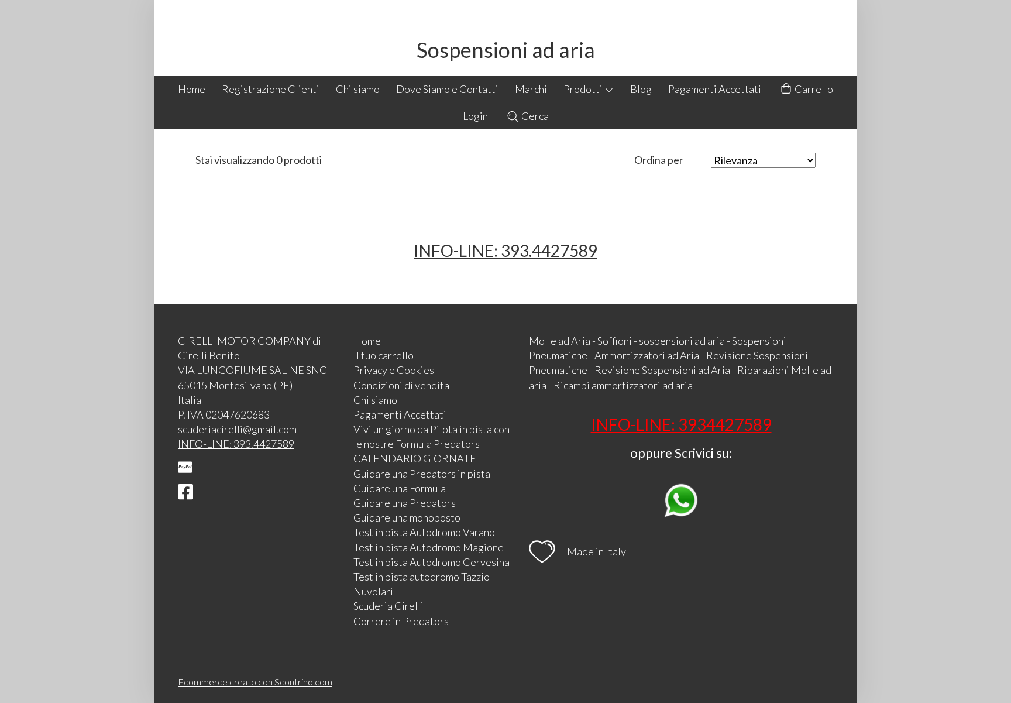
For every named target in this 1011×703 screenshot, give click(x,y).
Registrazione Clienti (270, 89)
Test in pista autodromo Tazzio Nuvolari (421, 584)
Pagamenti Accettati (714, 89)
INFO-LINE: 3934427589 (681, 424)
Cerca (534, 115)
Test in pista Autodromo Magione (428, 547)
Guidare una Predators (404, 502)
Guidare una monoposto (406, 517)
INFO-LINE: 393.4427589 (505, 250)
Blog (641, 89)
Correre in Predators (401, 621)
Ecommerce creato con (255, 681)
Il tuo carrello (383, 355)
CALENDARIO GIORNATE (414, 458)
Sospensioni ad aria (506, 50)
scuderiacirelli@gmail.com (237, 429)
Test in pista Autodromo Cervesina (431, 561)
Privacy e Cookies (393, 369)
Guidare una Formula (399, 488)
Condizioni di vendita (401, 385)
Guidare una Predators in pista (421, 473)
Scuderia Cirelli (388, 605)
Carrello (813, 89)
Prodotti (583, 89)
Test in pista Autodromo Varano (424, 532)
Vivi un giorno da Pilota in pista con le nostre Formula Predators (431, 436)
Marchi (531, 89)
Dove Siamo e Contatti (447, 89)
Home (191, 89)
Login (475, 115)
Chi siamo (358, 89)
